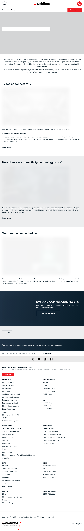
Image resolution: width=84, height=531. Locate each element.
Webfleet (6, 279)
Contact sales (48, 406)
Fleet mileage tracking (10, 406)
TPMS (4, 418)
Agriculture (6, 458)
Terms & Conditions (9, 471)
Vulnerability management (12, 480)
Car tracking (6, 388)
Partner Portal (48, 443)
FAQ (44, 469)
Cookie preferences (9, 469)
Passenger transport (9, 437)
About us (5, 477)
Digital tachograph (9, 409)
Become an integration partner (54, 437)
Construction (7, 452)
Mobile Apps (47, 394)
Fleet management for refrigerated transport (19, 455)
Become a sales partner (52, 434)
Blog (4, 494)
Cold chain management (11, 421)
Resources (6, 500)
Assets (4, 412)
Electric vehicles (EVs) (10, 415)
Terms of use (7, 474)
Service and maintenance (11, 428)
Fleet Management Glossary (30, 353)
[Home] (3, 353)
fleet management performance (65, 281)
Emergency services (9, 446)
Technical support (49, 466)
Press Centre (7, 486)
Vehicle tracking (8, 385)
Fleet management (12, 353)
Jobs (4, 483)
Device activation (49, 471)
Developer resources (51, 440)
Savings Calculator (50, 477)
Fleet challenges (8, 503)
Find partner (47, 409)
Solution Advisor (49, 474)
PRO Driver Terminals (51, 388)
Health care (6, 443)
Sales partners (48, 428)
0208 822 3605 (49, 494)
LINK (45, 385)
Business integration (9, 400)
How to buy (47, 403)
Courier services (8, 434)
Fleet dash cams (49, 391)
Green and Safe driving (10, 397)
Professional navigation (10, 403)
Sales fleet (6, 449)
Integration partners (50, 431)
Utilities (5, 440)
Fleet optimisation (9, 391)
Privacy (5, 466)
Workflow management (11, 394)
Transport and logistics (10, 431)
